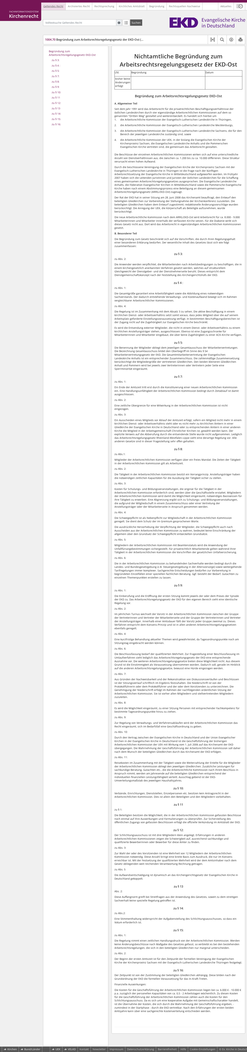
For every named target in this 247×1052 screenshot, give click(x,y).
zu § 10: (56, 92)
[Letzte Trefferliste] (126, 22)
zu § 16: (56, 124)
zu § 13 (56, 108)
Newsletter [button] (99, 1049)
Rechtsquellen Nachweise (184, 6)
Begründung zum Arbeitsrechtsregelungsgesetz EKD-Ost (72, 53)
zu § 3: (55, 60)
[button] (239, 6)
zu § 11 (56, 97)
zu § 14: (56, 113)
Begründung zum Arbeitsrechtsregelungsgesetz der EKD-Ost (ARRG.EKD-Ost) (103, 40)
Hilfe (183, 1049)
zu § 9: (55, 87)
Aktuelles (225, 6)
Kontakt (84, 1049)
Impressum (116, 1049)
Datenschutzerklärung (140, 1049)
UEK (58, 1049)
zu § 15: (56, 119)
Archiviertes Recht (79, 6)
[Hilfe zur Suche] (119, 22)
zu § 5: (55, 70)
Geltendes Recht (53, 6)
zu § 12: (56, 103)
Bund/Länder (32, 1049)
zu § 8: (55, 81)
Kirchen (12, 1049)
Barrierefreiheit (167, 1049)
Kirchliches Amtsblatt (132, 6)
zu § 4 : (56, 65)
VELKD (72, 1049)
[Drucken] (240, 39)
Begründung (156, 6)
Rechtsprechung (104, 6)
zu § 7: (55, 76)
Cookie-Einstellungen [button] (202, 1049)
